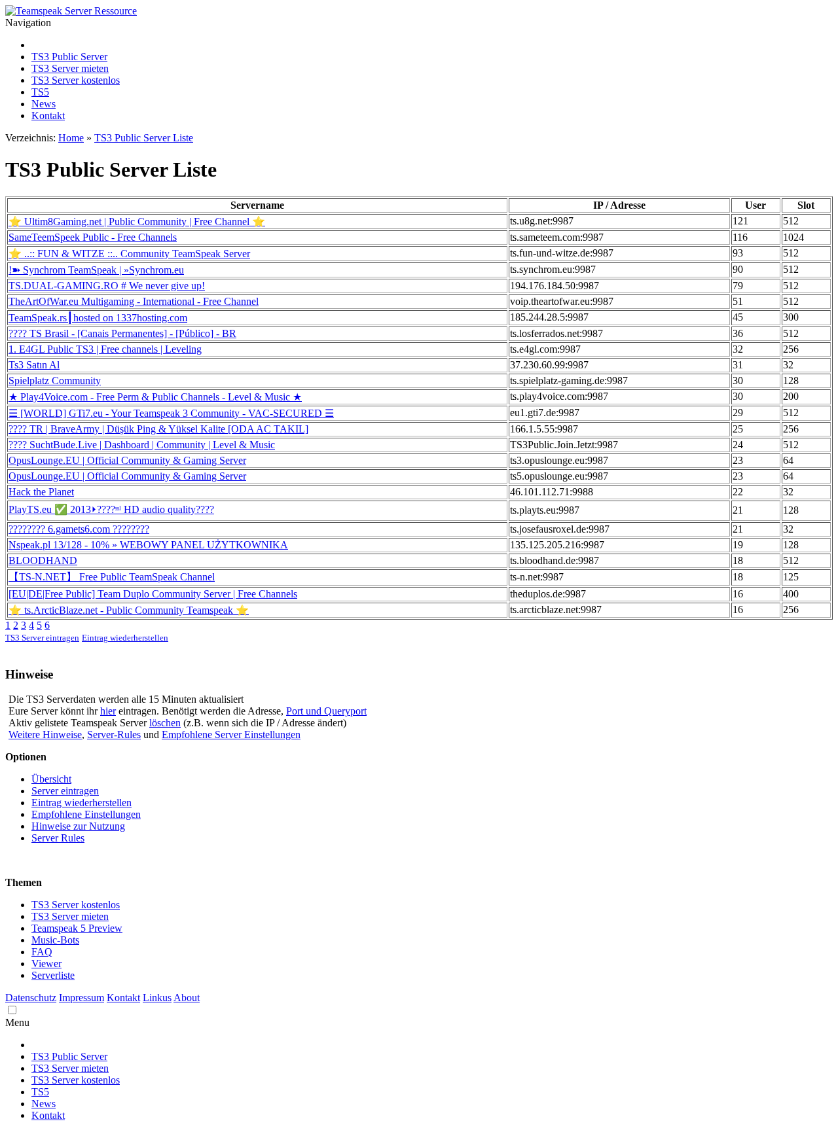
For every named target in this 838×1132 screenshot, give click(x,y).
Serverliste (53, 975)
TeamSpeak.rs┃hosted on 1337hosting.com (98, 317)
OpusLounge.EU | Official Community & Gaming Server (127, 460)
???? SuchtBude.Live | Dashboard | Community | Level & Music (142, 444)
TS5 (40, 91)
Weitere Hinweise (45, 734)
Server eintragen (65, 790)
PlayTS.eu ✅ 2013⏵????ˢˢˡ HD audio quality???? (111, 509)
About (186, 997)
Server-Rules (114, 734)
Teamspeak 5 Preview (76, 928)
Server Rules (57, 837)
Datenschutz (30, 997)
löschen (165, 722)
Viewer (46, 963)
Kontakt (48, 115)
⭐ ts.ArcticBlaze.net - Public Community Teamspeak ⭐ (129, 610)
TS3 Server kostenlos (75, 80)
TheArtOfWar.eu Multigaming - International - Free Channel (134, 301)
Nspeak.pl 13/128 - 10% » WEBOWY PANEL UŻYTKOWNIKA (148, 544)
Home (71, 137)
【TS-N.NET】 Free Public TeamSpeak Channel (112, 576)
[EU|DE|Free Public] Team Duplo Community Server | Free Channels (153, 593)
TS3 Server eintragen (42, 638)
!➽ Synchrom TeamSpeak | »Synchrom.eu (96, 269)
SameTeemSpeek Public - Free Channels (93, 237)
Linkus (157, 997)
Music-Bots (55, 940)
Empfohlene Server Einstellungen (231, 734)
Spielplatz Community (55, 380)
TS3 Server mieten (70, 68)
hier (108, 710)
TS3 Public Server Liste (143, 137)
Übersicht (51, 779)
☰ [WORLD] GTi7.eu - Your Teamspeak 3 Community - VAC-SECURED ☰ (171, 413)
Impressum (81, 997)
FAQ (41, 951)
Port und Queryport (326, 710)
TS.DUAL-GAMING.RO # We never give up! (107, 285)
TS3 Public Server (69, 56)
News (43, 103)
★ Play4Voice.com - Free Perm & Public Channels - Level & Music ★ (155, 396)
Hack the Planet (41, 491)
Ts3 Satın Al (34, 364)
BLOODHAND (43, 560)
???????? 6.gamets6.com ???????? (79, 529)
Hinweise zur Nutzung (78, 826)
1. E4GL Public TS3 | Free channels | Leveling (105, 349)
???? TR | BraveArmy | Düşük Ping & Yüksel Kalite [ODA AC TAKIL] (158, 428)
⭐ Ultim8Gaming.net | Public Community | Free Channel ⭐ (137, 221)
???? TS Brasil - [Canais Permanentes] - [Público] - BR (122, 333)
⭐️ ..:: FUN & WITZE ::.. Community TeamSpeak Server (129, 253)
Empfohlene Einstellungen (86, 814)
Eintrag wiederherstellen (125, 638)
